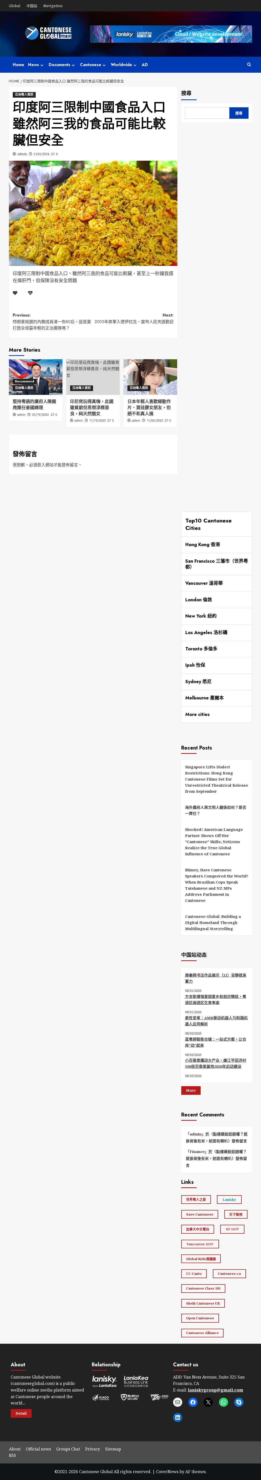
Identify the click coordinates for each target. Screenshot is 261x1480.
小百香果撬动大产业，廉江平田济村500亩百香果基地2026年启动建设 (215, 1063)
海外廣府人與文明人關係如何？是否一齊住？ (215, 810)
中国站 (32, 5)
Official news (38, 1449)
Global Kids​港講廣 (201, 1259)
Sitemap (113, 1449)
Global (14, 5)
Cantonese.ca (229, 1273)
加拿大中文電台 (197, 1229)
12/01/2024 (41, 154)
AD (145, 65)
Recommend (24, 381)
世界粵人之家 (196, 1199)
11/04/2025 (155, 420)
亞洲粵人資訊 (24, 94)
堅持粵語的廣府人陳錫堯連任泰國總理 (34, 404)
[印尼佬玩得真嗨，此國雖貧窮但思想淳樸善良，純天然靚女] (93, 377)
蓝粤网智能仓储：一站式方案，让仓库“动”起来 (215, 1042)
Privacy (92, 1449)
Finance (197, 1151)
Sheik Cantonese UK (203, 1303)
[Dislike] (30, 293)
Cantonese (90, 65)
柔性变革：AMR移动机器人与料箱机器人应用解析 (216, 1020)
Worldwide (121, 65)
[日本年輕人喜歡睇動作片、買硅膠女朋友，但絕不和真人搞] (150, 377)
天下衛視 (235, 1214)
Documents (59, 65)
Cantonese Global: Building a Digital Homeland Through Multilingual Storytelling (213, 922)
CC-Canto (194, 1273)
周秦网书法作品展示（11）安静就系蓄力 (215, 978)
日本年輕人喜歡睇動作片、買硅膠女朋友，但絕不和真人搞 (149, 407)
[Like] (15, 293)
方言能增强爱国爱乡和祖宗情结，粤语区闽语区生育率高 (215, 999)
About (15, 1449)
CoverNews (167, 1471)
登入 (41, 465)
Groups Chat (68, 1449)
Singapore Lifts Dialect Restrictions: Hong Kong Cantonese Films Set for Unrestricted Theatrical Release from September (216, 779)
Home (18, 65)
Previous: (52, 321)
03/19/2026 (40, 414)
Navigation (53, 5)
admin (22, 154)
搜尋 (186, 93)
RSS (12, 1455)
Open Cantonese (200, 1318)
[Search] (249, 64)
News (33, 65)
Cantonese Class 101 (203, 1288)
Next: (134, 318)
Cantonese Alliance (202, 1332)
